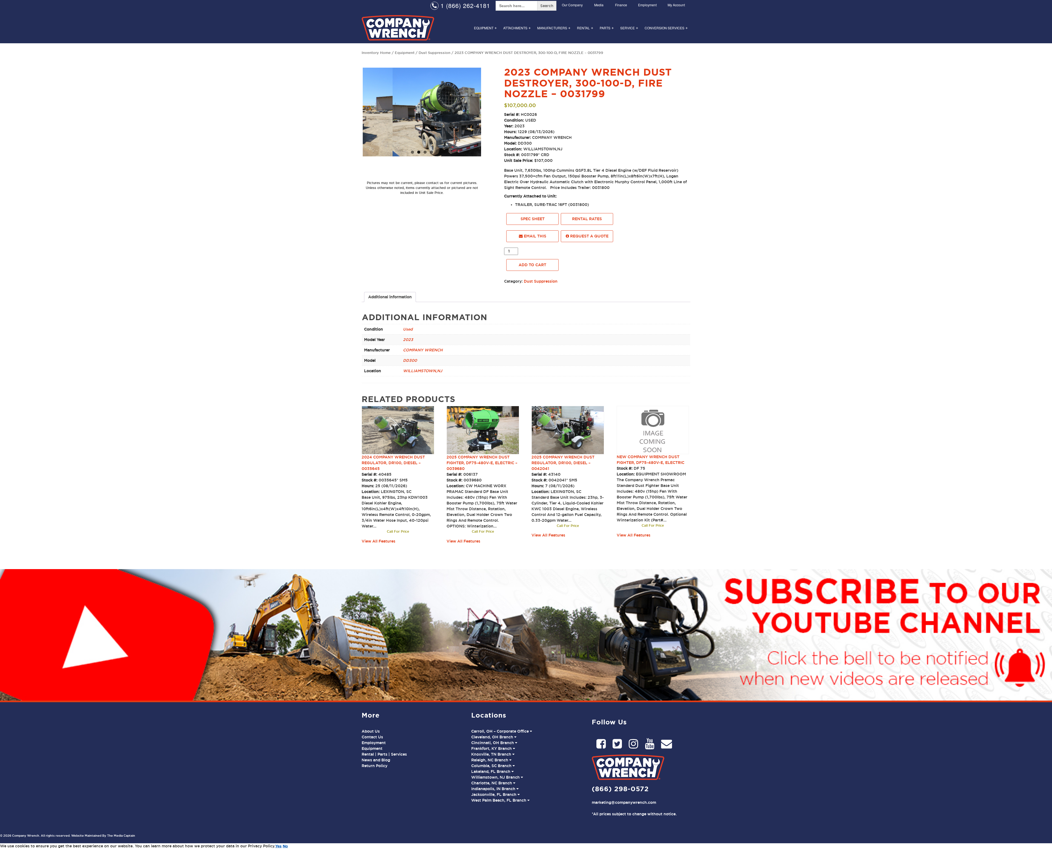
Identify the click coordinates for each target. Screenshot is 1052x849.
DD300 (410, 360)
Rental (585, 27)
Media (599, 4)
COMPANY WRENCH (423, 350)
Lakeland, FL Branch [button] (491, 771)
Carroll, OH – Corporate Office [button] (500, 731)
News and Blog (376, 760)
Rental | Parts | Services (384, 754)
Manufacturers (553, 27)
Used (408, 329)
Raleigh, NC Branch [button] (490, 760)
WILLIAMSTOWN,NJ (422, 371)
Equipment (485, 27)
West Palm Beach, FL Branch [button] (499, 800)
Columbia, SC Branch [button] (492, 766)
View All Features (378, 541)
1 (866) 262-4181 (464, 5)
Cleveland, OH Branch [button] (492, 737)
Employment (647, 4)
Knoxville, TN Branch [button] (491, 754)
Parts (607, 27)
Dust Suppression (434, 53)
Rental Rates (587, 219)
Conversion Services (666, 27)
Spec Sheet (533, 219)
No (285, 846)
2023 (408, 339)
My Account (676, 4)
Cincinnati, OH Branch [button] (493, 743)
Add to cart (532, 265)
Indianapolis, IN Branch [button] (493, 789)
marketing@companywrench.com (624, 802)
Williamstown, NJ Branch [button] (496, 777)
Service (629, 27)
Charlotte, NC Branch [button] (492, 783)
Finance (621, 4)
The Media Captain (121, 835)
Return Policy (374, 766)
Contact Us (372, 737)
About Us (371, 731)
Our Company (572, 4)
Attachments (517, 27)
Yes (278, 846)
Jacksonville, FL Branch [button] (494, 794)
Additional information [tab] (390, 297)
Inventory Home (376, 53)
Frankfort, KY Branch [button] (492, 748)
